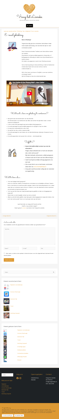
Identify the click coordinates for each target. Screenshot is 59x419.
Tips (23, 31)
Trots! (19, 340)
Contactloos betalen (22, 353)
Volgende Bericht (52, 215)
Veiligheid (27, 31)
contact (24, 208)
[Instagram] (20, 378)
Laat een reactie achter (10, 31)
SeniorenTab (20, 336)
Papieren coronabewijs (23, 330)
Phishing (19, 31)
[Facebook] (17, 378)
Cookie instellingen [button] (7, 415)
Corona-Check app (22, 333)
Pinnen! (19, 360)
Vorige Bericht (6, 215)
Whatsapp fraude (22, 356)
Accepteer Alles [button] (19, 415)
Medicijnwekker (21, 350)
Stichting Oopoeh (22, 343)
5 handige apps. (21, 346)
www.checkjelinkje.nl (39, 166)
